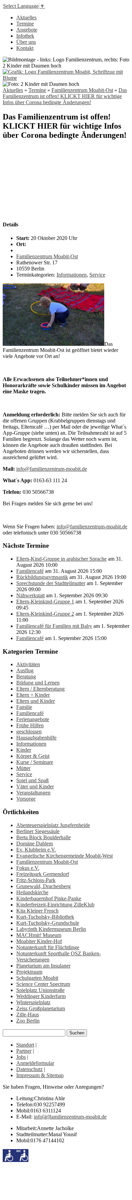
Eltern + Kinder (33, 695)
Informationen (72, 275)
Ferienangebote (32, 719)
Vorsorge (26, 799)
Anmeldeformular (35, 1063)
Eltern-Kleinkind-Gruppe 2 (45, 614)
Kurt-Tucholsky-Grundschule (47, 923)
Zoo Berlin (28, 1021)
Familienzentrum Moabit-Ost (82, 90)
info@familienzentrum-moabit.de (51, 469)
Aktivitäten (28, 664)
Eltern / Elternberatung (40, 689)
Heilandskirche (32, 892)
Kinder (23, 750)
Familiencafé (30, 571)
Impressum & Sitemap (40, 1075)
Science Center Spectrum (43, 984)
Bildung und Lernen (38, 683)
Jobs (21, 1057)
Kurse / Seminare (34, 762)
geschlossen (29, 731)
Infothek (25, 36)
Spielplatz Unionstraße (40, 990)
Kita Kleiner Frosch (37, 911)
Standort (25, 1045)
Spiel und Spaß (32, 780)
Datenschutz (29, 1069)
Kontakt (25, 48)
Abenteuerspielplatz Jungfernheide (53, 825)
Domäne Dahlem (34, 843)
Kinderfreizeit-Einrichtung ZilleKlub (55, 904)
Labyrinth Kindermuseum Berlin (51, 929)
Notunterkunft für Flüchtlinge (47, 947)
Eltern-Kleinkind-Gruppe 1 (45, 601)
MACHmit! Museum (38, 935)
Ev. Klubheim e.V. (36, 849)
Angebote (26, 30)
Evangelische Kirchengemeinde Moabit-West (64, 856)
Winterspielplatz (33, 1002)
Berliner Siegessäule (38, 831)
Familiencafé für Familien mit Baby (54, 626)
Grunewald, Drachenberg (43, 886)
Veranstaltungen (33, 792)
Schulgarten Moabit (37, 978)
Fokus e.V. (27, 868)
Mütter (23, 768)
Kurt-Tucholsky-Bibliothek (45, 917)
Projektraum (29, 972)
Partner (23, 1051)
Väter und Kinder (35, 786)
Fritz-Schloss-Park (36, 880)
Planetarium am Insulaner (43, 966)
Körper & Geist (32, 756)
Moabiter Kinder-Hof (39, 941)
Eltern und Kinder (35, 701)
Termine (25, 23)
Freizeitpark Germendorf (42, 874)
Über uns (26, 42)
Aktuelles (26, 17)
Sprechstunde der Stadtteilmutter (50, 583)
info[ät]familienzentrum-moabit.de (70, 1117)
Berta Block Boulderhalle (43, 837)
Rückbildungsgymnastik (42, 577)
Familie (24, 707)
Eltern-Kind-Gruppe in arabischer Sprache (61, 559)
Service (97, 275)
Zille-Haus (27, 1014)
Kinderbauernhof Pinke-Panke (48, 898)
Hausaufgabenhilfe (36, 737)
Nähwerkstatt (30, 595)
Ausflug (25, 670)
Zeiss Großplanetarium (40, 1008)
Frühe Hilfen (30, 725)
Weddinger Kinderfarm (41, 996)
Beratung (26, 676)
